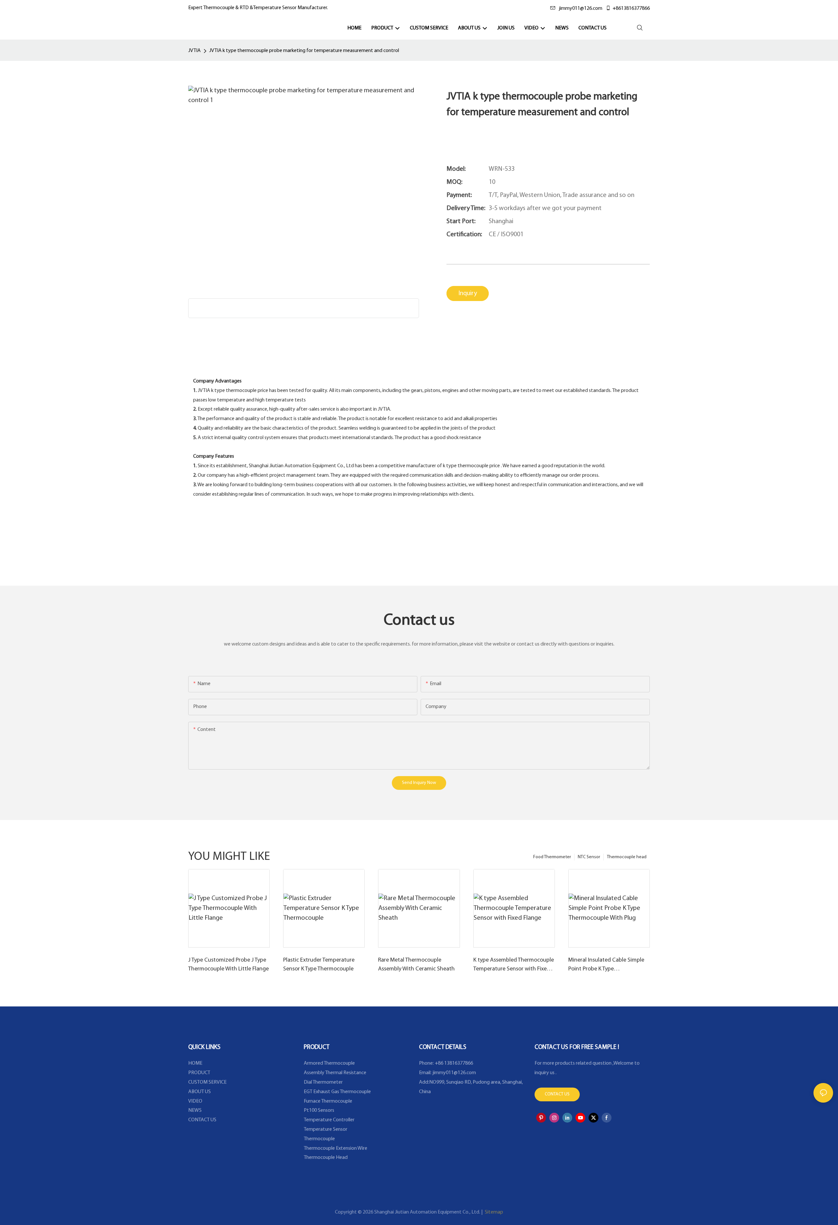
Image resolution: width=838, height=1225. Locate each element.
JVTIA (194, 50)
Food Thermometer (552, 857)
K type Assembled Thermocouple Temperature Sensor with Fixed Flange (513, 965)
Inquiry (467, 293)
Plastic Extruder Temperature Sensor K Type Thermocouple (319, 964)
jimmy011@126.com (580, 8)
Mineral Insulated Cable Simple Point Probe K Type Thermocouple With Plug (606, 965)
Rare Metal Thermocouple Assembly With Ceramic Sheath (416, 964)
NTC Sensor (589, 857)
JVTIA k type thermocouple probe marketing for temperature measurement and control (304, 50)
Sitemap (493, 1212)
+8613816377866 (631, 8)
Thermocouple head (627, 857)
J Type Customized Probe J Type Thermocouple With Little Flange (228, 964)
